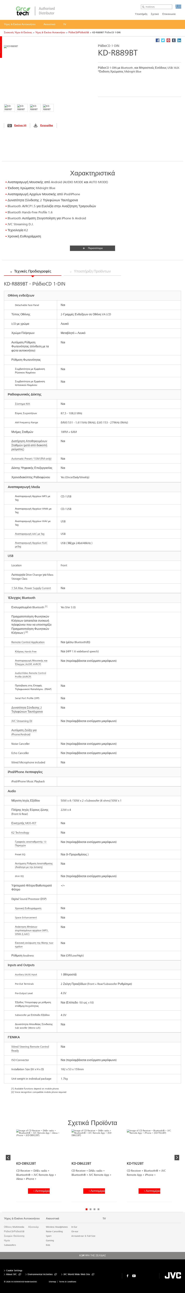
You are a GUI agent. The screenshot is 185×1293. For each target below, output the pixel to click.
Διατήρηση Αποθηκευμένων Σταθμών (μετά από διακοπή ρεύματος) (29, 445)
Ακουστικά (52, 1218)
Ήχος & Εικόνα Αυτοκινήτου (50, 32)
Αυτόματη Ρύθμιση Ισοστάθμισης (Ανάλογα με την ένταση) (34, 865)
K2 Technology (20, 832)
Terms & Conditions (67, 1282)
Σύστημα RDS (22, 403)
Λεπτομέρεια (42, 1191)
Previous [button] (8, 1157)
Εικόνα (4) (20, 125)
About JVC (11, 1274)
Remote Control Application (28, 642)
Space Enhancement (26, 917)
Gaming (50, 1240)
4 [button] (98, 1209)
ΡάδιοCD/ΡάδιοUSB (78, 32)
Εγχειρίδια (46, 125)
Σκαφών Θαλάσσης (14, 1236)
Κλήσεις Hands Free (25, 651)
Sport (48, 1236)
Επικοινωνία (169, 14)
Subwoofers (10, 1245)
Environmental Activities (40, 1274)
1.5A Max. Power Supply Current (31, 588)
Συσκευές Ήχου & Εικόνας (18, 32)
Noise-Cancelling (54, 1231)
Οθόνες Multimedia (14, 1227)
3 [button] (94, 1209)
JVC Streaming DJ (21, 721)
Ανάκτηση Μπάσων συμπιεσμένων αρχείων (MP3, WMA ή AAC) (31, 930)
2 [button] (90, 1209)
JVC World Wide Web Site (76, 1274)
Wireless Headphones (57, 1227)
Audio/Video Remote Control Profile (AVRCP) (30, 675)
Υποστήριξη (141, 14)
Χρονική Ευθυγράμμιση (28, 908)
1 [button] (86, 1209)
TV (104, 1218)
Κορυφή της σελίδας (92, 1255)
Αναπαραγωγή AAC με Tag (29, 533)
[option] (38, 1167)
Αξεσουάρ (33, 1227)
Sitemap (52, 1282)
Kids (48, 1245)
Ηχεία (7, 1240)
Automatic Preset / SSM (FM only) (31, 458)
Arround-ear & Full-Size (83, 1236)
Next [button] (177, 1157)
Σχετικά (155, 14)
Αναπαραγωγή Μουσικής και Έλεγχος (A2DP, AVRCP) (31, 662)
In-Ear (74, 1227)
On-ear (74, 1231)
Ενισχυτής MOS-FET (23, 823)
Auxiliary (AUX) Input (26, 974)
